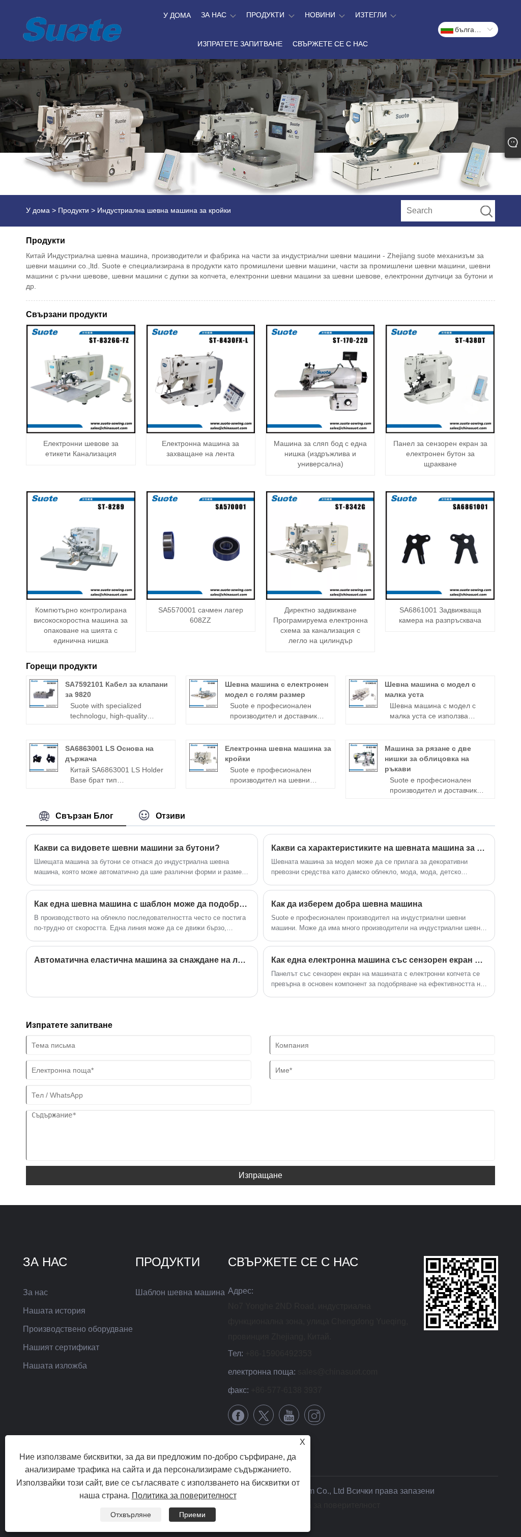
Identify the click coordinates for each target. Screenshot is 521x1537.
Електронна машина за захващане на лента (200, 448)
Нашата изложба (55, 1365)
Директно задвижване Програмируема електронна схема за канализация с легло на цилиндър (320, 625)
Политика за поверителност (327, 1505)
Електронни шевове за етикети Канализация (81, 448)
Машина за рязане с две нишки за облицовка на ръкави (428, 758)
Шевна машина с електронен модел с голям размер (276, 689)
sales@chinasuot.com (338, 1371)
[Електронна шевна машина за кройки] (203, 757)
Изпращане (260, 1175)
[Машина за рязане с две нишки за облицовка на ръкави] (363, 757)
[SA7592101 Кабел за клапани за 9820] (44, 693)
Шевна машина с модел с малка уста (430, 689)
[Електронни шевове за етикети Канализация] (80, 379)
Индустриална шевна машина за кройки (164, 210)
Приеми (192, 1515)
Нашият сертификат (61, 1347)
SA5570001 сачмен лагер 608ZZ (200, 615)
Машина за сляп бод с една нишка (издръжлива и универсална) (320, 453)
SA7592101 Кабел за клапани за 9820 (116, 689)
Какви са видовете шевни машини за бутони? (127, 848)
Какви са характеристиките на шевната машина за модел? (379, 848)
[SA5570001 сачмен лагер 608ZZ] (201, 545)
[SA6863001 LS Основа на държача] (44, 757)
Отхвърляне (130, 1515)
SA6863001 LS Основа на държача (109, 753)
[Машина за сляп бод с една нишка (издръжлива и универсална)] (320, 379)
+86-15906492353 (278, 1353)
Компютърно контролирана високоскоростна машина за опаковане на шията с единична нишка (81, 625)
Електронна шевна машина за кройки (278, 753)
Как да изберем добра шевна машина (346, 904)
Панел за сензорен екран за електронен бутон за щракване (440, 453)
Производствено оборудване (78, 1329)
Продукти (73, 210)
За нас (35, 1292)
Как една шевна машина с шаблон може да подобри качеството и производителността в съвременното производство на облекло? (142, 904)
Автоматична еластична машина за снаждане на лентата (142, 960)
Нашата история (54, 1310)
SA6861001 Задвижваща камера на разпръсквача (440, 615)
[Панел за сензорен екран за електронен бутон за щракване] (440, 379)
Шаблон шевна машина (180, 1292)
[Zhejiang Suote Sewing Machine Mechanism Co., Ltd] (72, 29)
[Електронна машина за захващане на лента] (201, 379)
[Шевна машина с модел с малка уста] (363, 693)
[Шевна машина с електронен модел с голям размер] (203, 693)
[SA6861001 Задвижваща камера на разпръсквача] (440, 545)
